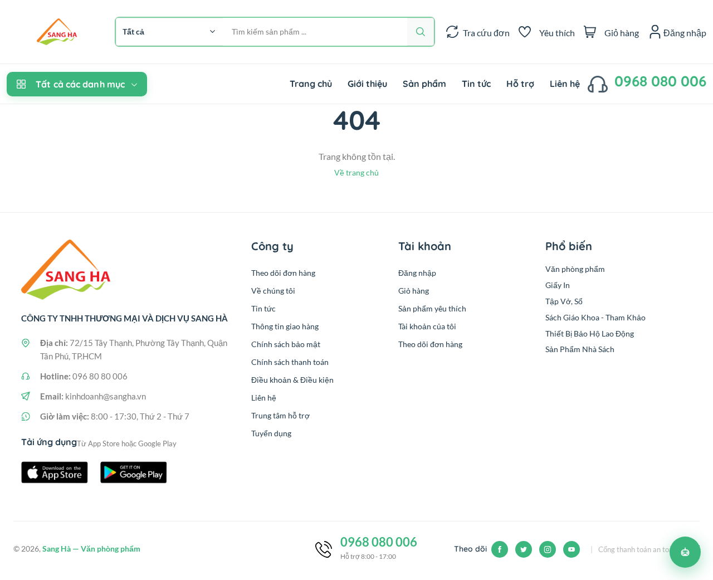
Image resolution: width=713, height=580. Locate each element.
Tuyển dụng (271, 433)
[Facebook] (499, 549)
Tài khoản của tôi (427, 326)
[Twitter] (523, 549)
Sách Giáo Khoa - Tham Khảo (595, 317)
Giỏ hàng (413, 290)
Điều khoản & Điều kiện (292, 379)
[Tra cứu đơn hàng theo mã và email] (452, 32)
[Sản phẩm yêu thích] (525, 32)
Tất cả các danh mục (80, 84)
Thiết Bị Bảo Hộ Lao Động (589, 333)
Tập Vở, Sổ (564, 301)
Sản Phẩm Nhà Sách (579, 349)
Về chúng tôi (273, 290)
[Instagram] (547, 549)
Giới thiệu (367, 83)
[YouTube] (571, 549)
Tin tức (476, 83)
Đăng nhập (417, 272)
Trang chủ (311, 83)
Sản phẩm (424, 83)
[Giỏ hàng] (590, 32)
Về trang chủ (356, 172)
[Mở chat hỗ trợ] (685, 552)
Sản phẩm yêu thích (432, 308)
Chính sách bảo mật (285, 344)
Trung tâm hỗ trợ (280, 415)
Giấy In (557, 285)
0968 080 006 (660, 81)
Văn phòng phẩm (575, 269)
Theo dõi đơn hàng (283, 272)
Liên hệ (565, 83)
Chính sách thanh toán (290, 362)
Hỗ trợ (520, 83)
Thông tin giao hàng (285, 326)
